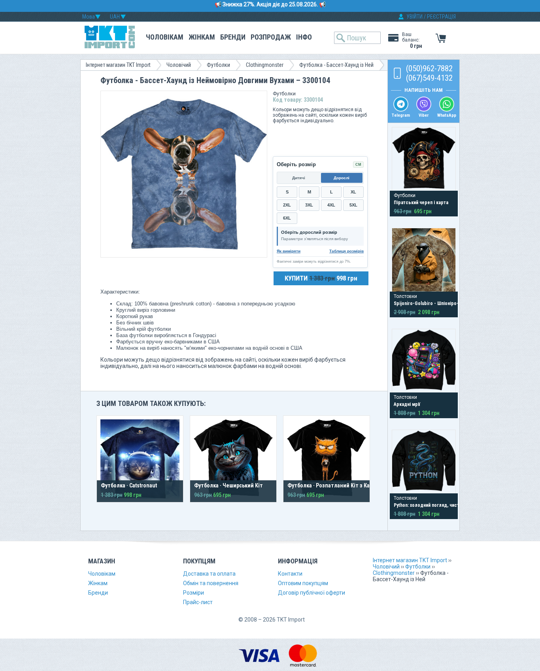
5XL (353, 205)
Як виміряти (288, 251)
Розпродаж (271, 37)
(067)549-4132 (429, 78)
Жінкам (202, 37)
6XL (287, 218)
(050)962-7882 (429, 68)
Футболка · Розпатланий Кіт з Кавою (333, 485)
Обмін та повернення (210, 583)
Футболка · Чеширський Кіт (228, 485)
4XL (331, 205)
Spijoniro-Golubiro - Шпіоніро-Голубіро (436, 303)
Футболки (218, 65)
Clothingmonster (264, 65)
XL (353, 192)
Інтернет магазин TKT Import (118, 65)
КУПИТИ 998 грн (321, 278)
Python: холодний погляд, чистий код (434, 505)
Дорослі (341, 178)
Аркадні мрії (407, 404)
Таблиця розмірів (346, 251)
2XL (287, 205)
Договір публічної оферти (311, 592)
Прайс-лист (198, 602)
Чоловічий (178, 65)
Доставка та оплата (209, 574)
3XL (309, 205)
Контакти (290, 574)
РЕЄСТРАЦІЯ (441, 16)
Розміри (193, 592)
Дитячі (298, 178)
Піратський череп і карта (421, 202)
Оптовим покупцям (303, 583)
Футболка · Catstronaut (129, 485)
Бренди (232, 37)
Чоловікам (164, 37)
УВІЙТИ (414, 16)
